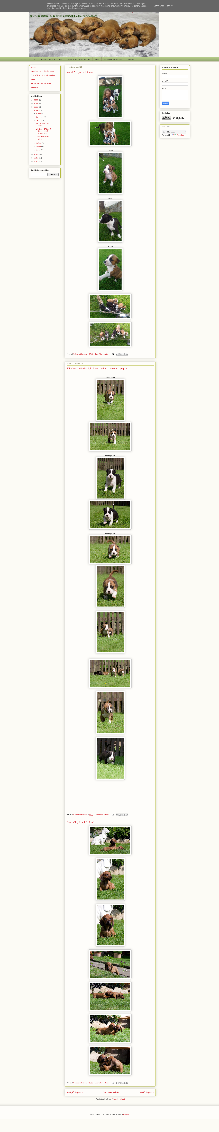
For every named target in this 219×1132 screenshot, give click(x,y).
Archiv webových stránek (113, 59)
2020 (36, 107)
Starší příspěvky (146, 1092)
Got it (170, 6)
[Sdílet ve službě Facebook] (124, 354)
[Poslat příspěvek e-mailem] (112, 354)
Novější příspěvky (75, 1092)
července (40, 117)
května (39, 143)
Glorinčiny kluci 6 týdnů (80, 822)
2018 (36, 154)
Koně (97, 59)
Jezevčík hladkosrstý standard (79, 59)
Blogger (126, 1114)
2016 (36, 161)
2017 (36, 158)
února (38, 147)
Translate (180, 135)
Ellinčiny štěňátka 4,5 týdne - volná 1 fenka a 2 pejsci (97, 368)
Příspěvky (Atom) (118, 1099)
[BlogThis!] (119, 354)
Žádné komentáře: (102, 354)
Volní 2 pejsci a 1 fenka (80, 72)
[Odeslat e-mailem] (117, 354)
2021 (36, 103)
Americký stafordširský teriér (51, 59)
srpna (38, 113)
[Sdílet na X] (122, 354)
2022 (36, 100)
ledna (38, 150)
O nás (34, 59)
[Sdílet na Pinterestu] (127, 354)
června (39, 120)
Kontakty (131, 59)
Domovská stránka (111, 1092)
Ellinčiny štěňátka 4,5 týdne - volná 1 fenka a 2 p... (44, 131)
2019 (36, 110)
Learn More (159, 6)
